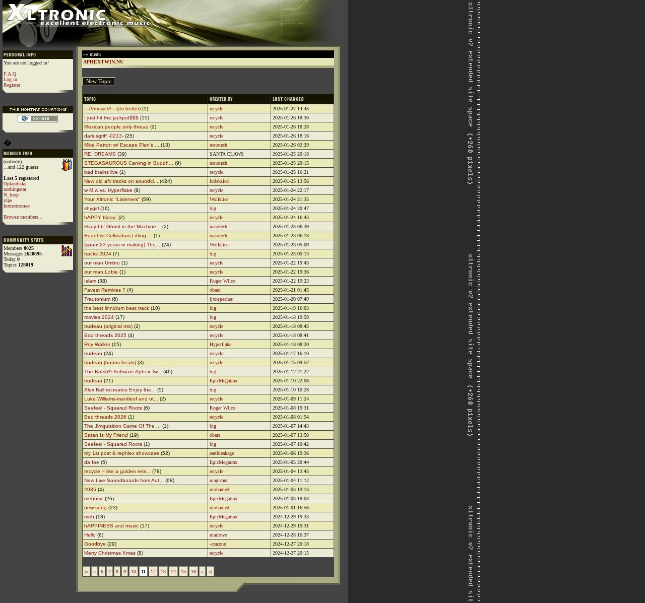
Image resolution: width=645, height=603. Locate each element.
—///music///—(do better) (112, 108)
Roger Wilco (222, 281)
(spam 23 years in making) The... (122, 244)
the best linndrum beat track (116, 308)
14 (173, 571)
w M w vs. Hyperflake (108, 190)
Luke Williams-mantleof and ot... (121, 398)
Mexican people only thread (116, 126)
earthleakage (222, 453)
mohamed (219, 489)
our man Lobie (101, 272)
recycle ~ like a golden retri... (117, 471)
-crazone (218, 544)
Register (12, 85)
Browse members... (23, 217)
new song (95, 507)
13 (163, 571)
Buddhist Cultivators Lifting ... (118, 235)
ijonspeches (221, 299)
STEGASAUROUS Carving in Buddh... (128, 163)
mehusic (93, 498)
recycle (216, 108)
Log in (10, 79)
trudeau (93, 353)
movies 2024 (99, 317)
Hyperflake (220, 344)
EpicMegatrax (223, 380)
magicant (219, 480)
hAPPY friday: (100, 217)
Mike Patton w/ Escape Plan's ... (121, 145)
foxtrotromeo (17, 206)
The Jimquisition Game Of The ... (122, 426)
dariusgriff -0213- (103, 136)
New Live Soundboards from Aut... (124, 480)
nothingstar (15, 189)
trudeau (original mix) (108, 326)
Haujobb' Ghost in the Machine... (122, 226)
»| (210, 571)
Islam (90, 281)
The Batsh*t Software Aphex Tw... (123, 371)
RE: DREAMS (100, 154)
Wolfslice (219, 199)
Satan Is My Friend (106, 435)
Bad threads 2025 (105, 335)
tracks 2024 (97, 253)
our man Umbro (102, 262)
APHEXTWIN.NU (103, 61)
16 (193, 571)
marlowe (218, 535)
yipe (8, 200)
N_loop (11, 194)
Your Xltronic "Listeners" (112, 199)
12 (153, 571)
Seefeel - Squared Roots (113, 408)
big (213, 208)
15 (183, 571)
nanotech (218, 145)
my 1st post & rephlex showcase (121, 453)
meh (89, 516)
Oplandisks (15, 183)
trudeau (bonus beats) (110, 362)
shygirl (91, 208)
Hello (90, 535)
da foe (91, 462)
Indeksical (220, 181)
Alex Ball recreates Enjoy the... (120, 389)
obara (215, 290)
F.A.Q (10, 74)
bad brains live (101, 172)
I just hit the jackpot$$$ (111, 117)
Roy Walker (97, 344)
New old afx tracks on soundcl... (121, 181)
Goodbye (95, 544)
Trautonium (97, 299)
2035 (90, 489)
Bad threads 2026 (105, 417)
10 (133, 571)
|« (86, 571)
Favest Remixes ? (104, 290)
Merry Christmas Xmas (110, 553)
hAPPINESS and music (111, 525)
